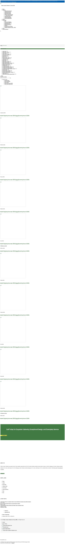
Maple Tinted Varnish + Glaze (7, 63)
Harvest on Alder (2, 176)
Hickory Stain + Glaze (6, 57)
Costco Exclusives (5, 29)
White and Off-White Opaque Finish (8, 74)
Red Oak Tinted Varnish (6, 71)
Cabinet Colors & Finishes (8, 14)
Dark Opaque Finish (5, 54)
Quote (3, 28)
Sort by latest (6, 82)
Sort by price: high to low (8, 84)
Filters (1, 75)
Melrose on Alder (2, 248)
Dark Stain (4, 55)
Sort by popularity (7, 81)
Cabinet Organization (7, 17)
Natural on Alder (2, 280)
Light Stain (4, 59)
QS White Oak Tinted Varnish (7, 67)
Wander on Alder (2, 415)
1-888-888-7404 (7, 512)
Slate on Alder (2, 376)
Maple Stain (4, 60)
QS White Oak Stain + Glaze (7, 66)
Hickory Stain (4, 56)
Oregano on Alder (2, 312)
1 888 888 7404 (4, 435)
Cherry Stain (4, 53)
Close (1, 544)
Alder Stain (4, 51)
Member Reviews (7, 23)
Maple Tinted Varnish (5, 62)
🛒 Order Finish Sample (8, 15)
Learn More (4, 20)
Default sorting (6, 80)
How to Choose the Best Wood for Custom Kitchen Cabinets (10, 503)
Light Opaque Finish (5, 58)
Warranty (5, 25)
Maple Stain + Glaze (5, 61)
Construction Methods (8, 22)
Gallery (3, 19)
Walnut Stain (4, 73)
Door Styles (4, 484)
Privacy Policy (4, 523)
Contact (3, 522)
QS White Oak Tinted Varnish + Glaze (8, 68)
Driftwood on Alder (2, 144)
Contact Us (6, 510)
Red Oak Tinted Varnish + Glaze (7, 72)
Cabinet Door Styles (7, 11)
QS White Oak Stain (5, 65)
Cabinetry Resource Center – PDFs (10, 27)
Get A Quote (2, 473)
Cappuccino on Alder (2, 112)
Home (3, 9)
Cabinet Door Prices (7, 12)
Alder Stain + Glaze (5, 52)
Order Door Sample (7, 13)
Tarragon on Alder (2, 408)
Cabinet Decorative (7, 16)
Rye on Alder (2, 344)
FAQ (3, 492)
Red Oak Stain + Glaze (6, 70)
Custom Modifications (8, 18)
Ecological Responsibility (8, 26)
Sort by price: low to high (8, 83)
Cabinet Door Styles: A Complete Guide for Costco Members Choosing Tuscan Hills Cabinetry (15, 501)
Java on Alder (2, 240)
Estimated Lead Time (7, 24)
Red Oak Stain (4, 69)
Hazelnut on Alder (2, 208)
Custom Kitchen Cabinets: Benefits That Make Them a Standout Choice (12, 505)
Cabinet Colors (4, 486)
